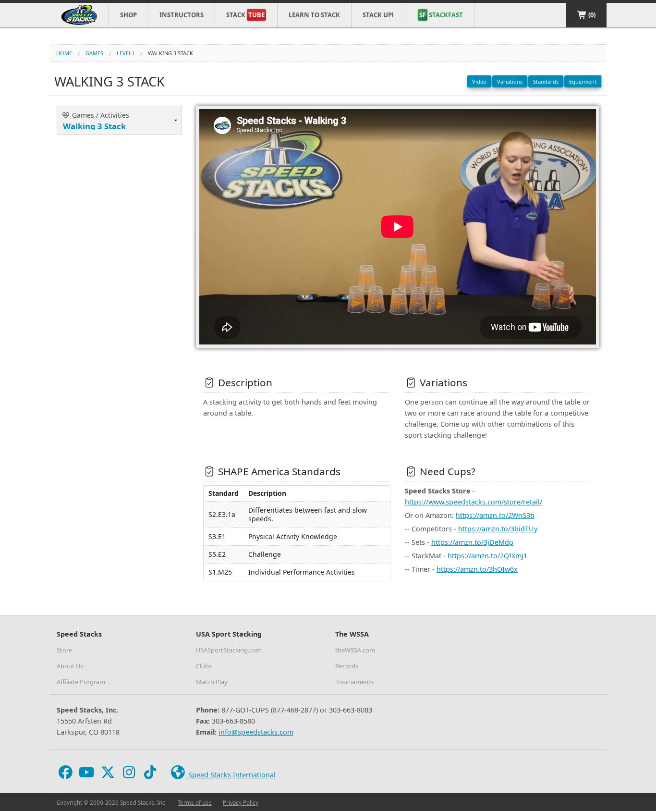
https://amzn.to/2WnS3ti (495, 515)
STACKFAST (441, 15)
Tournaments (354, 681)
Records (346, 666)
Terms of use (195, 802)
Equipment (582, 81)
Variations (509, 81)
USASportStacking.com (229, 650)
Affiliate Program (81, 681)
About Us (70, 666)
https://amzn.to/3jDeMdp (472, 542)
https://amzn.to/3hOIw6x (477, 569)
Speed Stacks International (231, 774)
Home (64, 53)
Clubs (204, 666)
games (94, 53)
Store (64, 650)
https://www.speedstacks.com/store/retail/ (473, 501)
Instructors (181, 15)
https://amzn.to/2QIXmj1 (487, 555)
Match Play (212, 681)
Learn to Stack (314, 15)
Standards (546, 81)
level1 (125, 53)
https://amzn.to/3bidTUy (497, 528)
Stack (245, 15)
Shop (128, 15)
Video (479, 81)
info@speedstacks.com (256, 732)
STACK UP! (378, 15)
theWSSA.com (355, 650)
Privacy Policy (240, 802)
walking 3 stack (170, 53)
